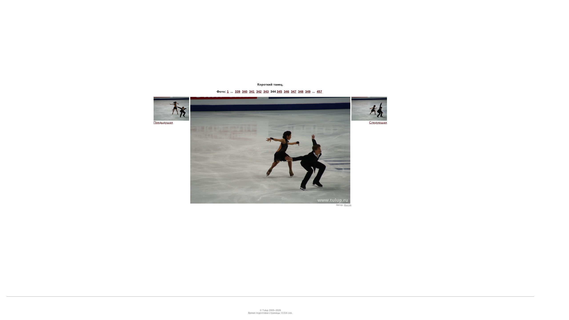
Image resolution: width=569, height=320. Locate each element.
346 (286, 91)
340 (244, 91)
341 (251, 91)
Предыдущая (163, 122)
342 (259, 91)
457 (319, 91)
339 (237, 91)
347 (293, 91)
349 (308, 91)
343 (266, 91)
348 (300, 91)
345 (279, 91)
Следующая (378, 122)
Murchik (347, 205)
